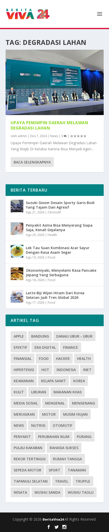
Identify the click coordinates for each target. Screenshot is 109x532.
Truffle (83, 481)
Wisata (20, 492)
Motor (49, 414)
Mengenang (83, 403)
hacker (63, 358)
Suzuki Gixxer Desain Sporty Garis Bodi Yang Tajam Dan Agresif (60, 205)
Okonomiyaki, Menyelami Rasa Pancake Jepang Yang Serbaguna (61, 272)
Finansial (22, 358)
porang (84, 436)
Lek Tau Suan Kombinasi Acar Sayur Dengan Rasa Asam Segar (57, 250)
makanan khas (67, 392)
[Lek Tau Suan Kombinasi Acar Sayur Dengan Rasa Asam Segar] (17, 251)
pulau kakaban (28, 447)
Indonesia (66, 369)
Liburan (38, 392)
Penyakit (22, 436)
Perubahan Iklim (53, 436)
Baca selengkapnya (32, 162)
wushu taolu (81, 492)
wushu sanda (47, 492)
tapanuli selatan (31, 481)
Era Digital (45, 347)
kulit (19, 392)
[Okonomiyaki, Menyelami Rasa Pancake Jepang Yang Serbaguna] (17, 273)
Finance (70, 347)
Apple (19, 336)
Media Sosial (26, 403)
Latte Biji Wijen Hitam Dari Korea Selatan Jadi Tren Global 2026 (55, 295)
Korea (79, 380)
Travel (61, 481)
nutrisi (38, 425)
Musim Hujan (75, 414)
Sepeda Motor (27, 470)
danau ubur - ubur (74, 336)
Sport (54, 470)
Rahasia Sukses (64, 447)
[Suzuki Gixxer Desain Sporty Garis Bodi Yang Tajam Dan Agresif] (17, 206)
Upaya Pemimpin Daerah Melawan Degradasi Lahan (49, 125)
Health (52, 235)
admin (22, 136)
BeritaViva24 (53, 519)
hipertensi (24, 369)
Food (51, 257)
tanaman (77, 470)
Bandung (40, 336)
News (54, 136)
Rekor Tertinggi (30, 458)
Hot (45, 369)
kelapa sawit (53, 380)
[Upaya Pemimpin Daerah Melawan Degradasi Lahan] (55, 82)
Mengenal (55, 403)
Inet (87, 369)
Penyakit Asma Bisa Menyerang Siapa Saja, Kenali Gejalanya (59, 227)
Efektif (20, 347)
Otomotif (54, 212)
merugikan (24, 414)
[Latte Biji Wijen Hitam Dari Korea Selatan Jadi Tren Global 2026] (17, 296)
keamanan (24, 380)
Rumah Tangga (67, 458)
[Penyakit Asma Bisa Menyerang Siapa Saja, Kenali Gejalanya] (17, 228)
